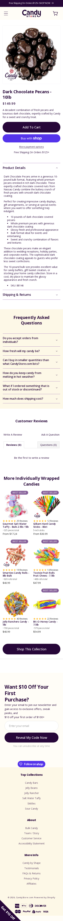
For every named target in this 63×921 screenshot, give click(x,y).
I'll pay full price (31, 485)
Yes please (31, 478)
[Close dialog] (57, 433)
